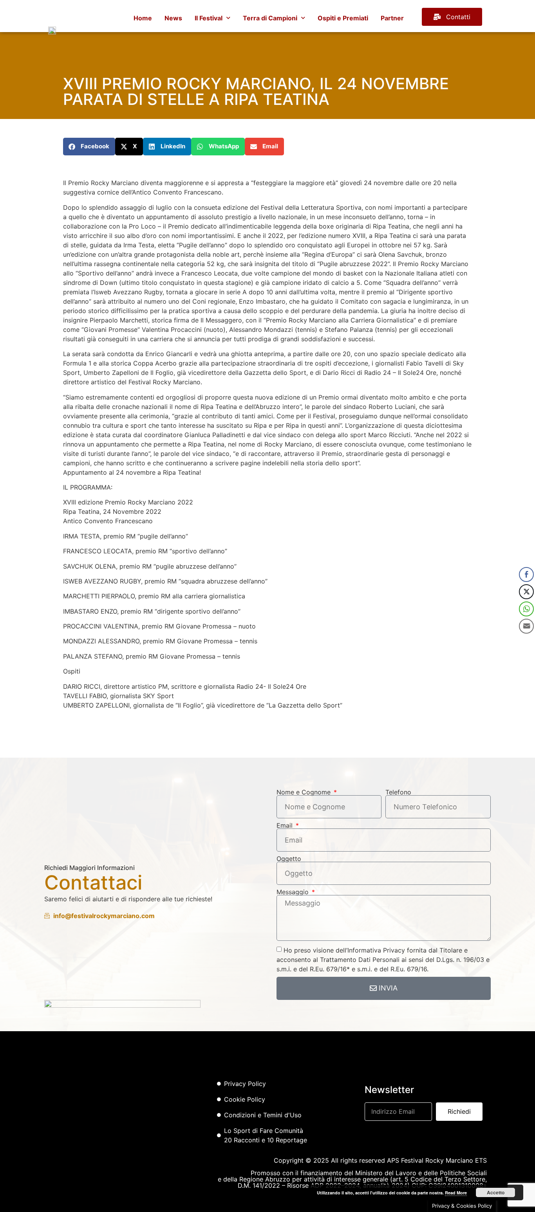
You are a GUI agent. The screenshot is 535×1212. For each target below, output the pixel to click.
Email (286, 825)
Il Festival (208, 18)
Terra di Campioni (270, 18)
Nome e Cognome (305, 792)
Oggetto (289, 858)
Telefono (398, 792)
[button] (89, 146)
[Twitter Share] (526, 591)
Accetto (495, 1192)
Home (143, 18)
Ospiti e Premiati (343, 18)
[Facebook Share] (526, 574)
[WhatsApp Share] (526, 608)
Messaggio (294, 892)
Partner (392, 18)
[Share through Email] (526, 626)
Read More (456, 1193)
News (173, 18)
